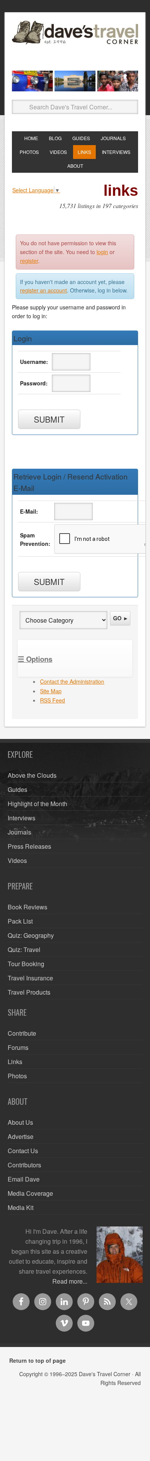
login (102, 252)
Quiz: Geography (31, 935)
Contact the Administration (72, 681)
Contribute (22, 1033)
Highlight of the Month (37, 803)
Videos (17, 860)
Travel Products (29, 992)
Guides (17, 789)
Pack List (20, 921)
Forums (18, 1047)
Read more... (69, 1281)
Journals (19, 832)
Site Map (51, 691)
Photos (17, 1075)
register (29, 260)
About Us (20, 1122)
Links (15, 1061)
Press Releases (29, 846)
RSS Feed (52, 700)
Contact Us (23, 1150)
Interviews (21, 817)
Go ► (120, 618)
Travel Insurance (30, 977)
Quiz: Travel (24, 949)
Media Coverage (30, 1193)
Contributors (24, 1164)
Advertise (20, 1136)
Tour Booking (26, 963)
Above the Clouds (32, 775)
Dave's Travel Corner (75, 42)
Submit (49, 419)
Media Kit (20, 1207)
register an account (43, 290)
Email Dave (24, 1179)
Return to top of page (37, 1360)
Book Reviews (27, 906)
